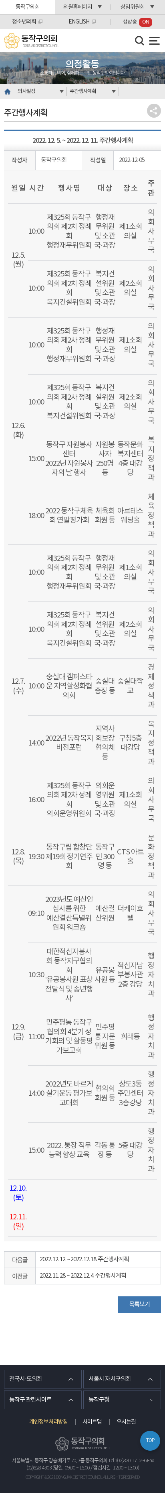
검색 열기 (140, 41)
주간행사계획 (83, 92)
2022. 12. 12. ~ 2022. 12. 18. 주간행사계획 (84, 1259)
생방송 (136, 22)
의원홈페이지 (77, 7)
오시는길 (126, 1422)
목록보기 (139, 1304)
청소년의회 (24, 22)
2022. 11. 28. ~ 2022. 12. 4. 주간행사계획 (83, 1275)
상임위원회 (133, 7)
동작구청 (99, 1399)
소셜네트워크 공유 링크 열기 (154, 111)
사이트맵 (92, 1422)
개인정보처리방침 (48, 1422)
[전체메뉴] (154, 40)
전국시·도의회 (25, 1379)
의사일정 (26, 92)
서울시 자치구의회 (110, 1379)
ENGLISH (78, 22)
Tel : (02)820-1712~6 (127, 1461)
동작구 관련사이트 (30, 1399)
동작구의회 (28, 7)
